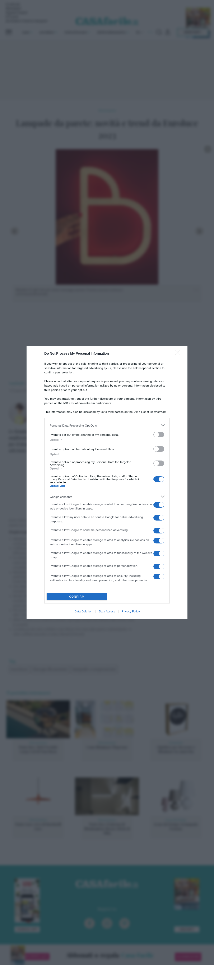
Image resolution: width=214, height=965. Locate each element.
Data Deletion (83, 611)
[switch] (158, 434)
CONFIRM (77, 596)
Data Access (107, 611)
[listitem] (107, 425)
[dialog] (107, 482)
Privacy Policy (131, 611)
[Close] (179, 354)
